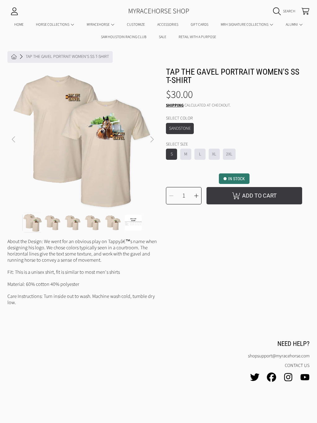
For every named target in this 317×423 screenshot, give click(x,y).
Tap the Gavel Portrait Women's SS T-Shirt (67, 57)
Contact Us (297, 365)
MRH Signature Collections (245, 24)
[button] (285, 11)
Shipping (175, 105)
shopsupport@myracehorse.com (279, 356)
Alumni (292, 24)
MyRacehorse (98, 24)
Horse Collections (53, 24)
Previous (13, 139)
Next (151, 139)
